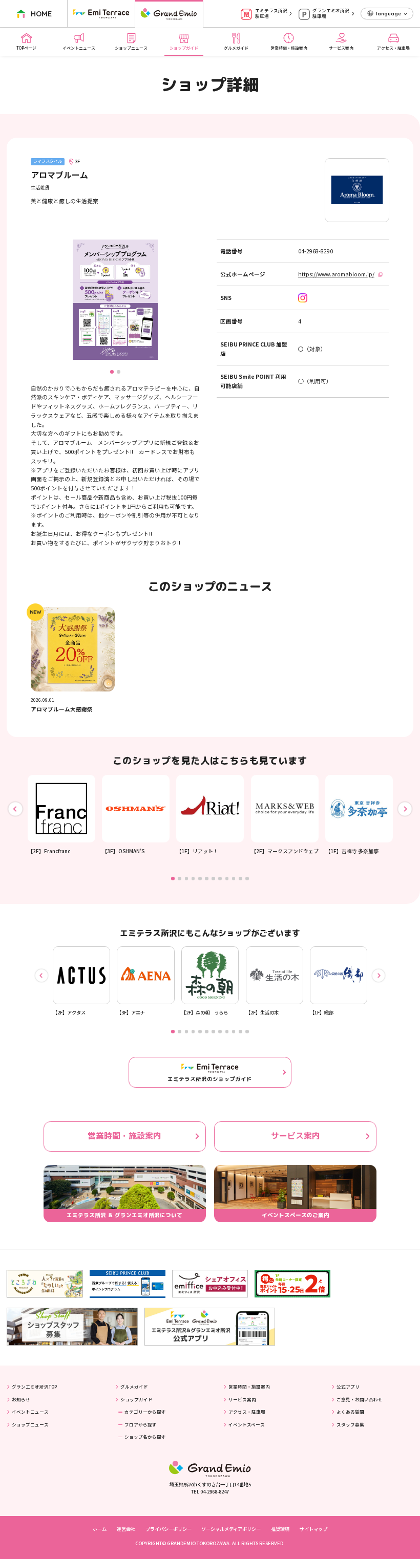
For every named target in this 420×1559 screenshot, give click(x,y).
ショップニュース (131, 48)
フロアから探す (140, 1424)
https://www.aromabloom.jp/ (336, 274)
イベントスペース (246, 1424)
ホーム (100, 1528)
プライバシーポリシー (168, 1528)
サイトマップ (313, 1528)
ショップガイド (184, 48)
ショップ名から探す (145, 1437)
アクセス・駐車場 (393, 48)
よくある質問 (350, 1412)
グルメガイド (236, 48)
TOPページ (26, 48)
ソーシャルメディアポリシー (231, 1528)
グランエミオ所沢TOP (34, 1386)
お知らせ (21, 1399)
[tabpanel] (61, 815)
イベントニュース (78, 48)
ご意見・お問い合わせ (360, 1399)
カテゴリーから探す (145, 1412)
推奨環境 (280, 1528)
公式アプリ (348, 1386)
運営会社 (126, 1528)
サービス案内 (341, 48)
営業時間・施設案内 (288, 48)
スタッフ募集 (350, 1424)
